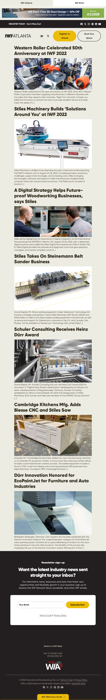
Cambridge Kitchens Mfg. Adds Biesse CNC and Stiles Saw (47, 407)
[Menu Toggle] (41, 36)
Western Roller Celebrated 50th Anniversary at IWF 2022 (48, 50)
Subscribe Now (77, 605)
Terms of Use (46, 615)
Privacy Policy (60, 615)
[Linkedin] (96, 24)
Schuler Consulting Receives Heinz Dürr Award (51, 332)
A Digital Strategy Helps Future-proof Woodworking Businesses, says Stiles (48, 195)
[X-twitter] (85, 24)
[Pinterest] (92, 24)
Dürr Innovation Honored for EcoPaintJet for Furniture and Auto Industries (51, 480)
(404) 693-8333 (78, 683)
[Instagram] (89, 24)
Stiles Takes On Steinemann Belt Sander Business (48, 258)
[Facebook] (81, 24)
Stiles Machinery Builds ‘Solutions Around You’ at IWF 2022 (50, 111)
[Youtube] (100, 24)
